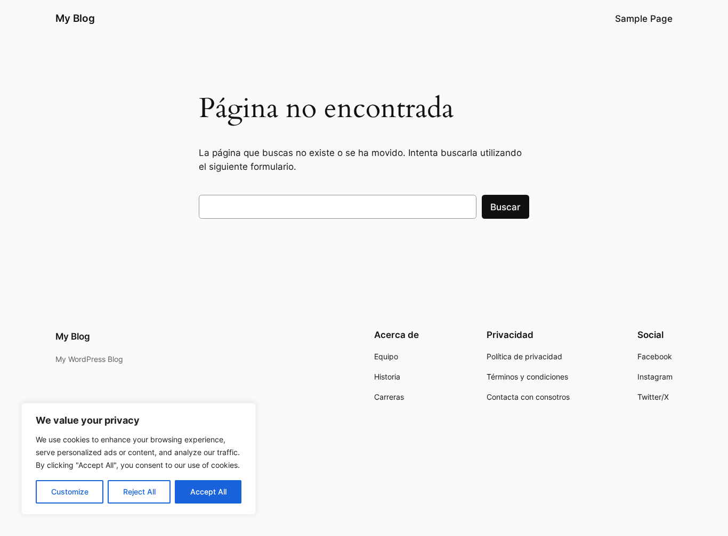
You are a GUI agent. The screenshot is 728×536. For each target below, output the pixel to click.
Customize (69, 491)
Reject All (139, 491)
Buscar (505, 207)
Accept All (208, 491)
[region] (138, 459)
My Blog (75, 18)
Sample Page (644, 18)
